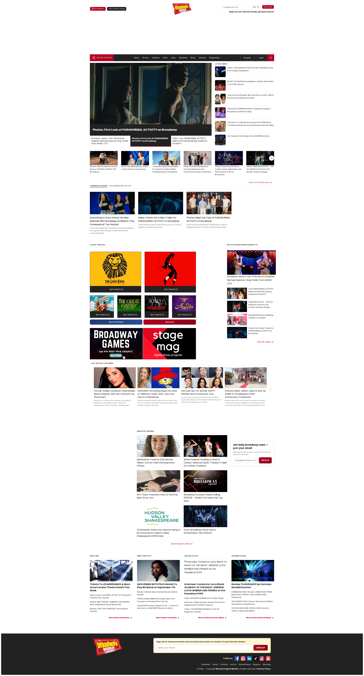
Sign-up (256, 7)
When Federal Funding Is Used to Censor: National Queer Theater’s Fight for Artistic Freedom (205, 466)
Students (183, 57)
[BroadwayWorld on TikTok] (255, 662)
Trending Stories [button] (98, 190)
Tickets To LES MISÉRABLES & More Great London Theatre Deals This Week (110, 591)
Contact (224, 668)
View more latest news (259, 186)
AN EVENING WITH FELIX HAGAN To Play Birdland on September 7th (157, 590)
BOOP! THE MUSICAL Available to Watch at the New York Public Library (250, 83)
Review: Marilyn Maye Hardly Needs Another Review (157, 597)
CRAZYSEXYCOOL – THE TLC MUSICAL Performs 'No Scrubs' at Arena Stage (260, 309)
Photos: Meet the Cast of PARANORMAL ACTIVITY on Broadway (208, 223)
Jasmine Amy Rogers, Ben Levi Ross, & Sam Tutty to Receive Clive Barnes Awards (250, 96)
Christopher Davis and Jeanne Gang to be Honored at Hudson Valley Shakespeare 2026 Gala (158, 536)
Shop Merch (99, 9)
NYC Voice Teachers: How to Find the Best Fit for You (157, 500)
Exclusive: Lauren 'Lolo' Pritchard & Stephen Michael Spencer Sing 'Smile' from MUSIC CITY (251, 284)
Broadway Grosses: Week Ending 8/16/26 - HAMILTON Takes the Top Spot (203, 501)
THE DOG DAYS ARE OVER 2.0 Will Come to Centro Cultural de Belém (250, 613)
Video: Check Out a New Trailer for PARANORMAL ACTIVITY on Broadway (158, 223)
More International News (258, 621)
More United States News (211, 621)
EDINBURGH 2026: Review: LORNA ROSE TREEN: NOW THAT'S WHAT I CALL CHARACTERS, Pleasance (252, 598)
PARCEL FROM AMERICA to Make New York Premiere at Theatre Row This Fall (156, 604)
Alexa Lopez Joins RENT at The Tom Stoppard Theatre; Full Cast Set (110, 600)
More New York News (166, 621)
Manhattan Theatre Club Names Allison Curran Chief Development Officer (156, 466)
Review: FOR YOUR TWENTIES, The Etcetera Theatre (109, 614)
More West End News (119, 621)
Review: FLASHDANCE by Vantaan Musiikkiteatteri (251, 590)
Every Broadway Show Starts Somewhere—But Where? (200, 535)
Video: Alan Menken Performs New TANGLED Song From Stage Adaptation (250, 69)
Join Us (233, 668)
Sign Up (260, 651)
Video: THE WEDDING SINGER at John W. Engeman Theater (202, 614)
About (215, 668)
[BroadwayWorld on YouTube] (268, 662)
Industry (156, 57)
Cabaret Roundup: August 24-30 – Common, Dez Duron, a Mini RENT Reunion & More (157, 610)
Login (261, 57)
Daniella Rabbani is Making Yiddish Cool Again (260, 320)
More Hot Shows (116, 326)
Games (202, 57)
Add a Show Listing (117, 9)
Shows (145, 57)
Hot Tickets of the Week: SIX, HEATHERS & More (248, 136)
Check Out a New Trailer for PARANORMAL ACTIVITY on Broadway (261, 335)
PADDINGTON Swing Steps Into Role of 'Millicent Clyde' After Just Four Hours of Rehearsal (157, 398)
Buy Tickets (115, 293)
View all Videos (264, 345)
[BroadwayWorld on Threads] (261, 662)
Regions (256, 668)
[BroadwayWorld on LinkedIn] (249, 662)
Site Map (267, 668)
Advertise (205, 668)
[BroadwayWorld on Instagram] (243, 662)
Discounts (169, 326)
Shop (193, 57)
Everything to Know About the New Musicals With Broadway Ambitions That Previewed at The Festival (112, 225)
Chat (165, 57)
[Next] (271, 162)
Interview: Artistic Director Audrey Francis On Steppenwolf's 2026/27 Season (204, 607)
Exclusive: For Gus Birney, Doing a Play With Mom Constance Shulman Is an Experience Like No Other (250, 124)
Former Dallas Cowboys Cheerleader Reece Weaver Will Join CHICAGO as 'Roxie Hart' (114, 398)
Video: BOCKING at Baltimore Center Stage (204, 602)
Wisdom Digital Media (227, 672)
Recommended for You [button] (120, 190)
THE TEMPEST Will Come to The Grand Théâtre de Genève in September (252, 606)
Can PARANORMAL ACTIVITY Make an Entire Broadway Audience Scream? (260, 295)
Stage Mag (214, 57)
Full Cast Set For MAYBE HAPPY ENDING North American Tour (198, 396)
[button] (270, 57)
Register (247, 57)
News (136, 57)
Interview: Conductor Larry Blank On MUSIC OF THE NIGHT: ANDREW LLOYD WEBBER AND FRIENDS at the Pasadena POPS (204, 593)
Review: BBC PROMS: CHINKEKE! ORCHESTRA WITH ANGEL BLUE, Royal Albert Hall (110, 607)
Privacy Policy (264, 672)
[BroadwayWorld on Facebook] (236, 662)
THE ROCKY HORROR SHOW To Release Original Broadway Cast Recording (248, 110)
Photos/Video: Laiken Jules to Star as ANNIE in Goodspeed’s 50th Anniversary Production (245, 398)
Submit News (245, 668)
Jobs (173, 57)
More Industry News (180, 547)
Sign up (265, 464)
